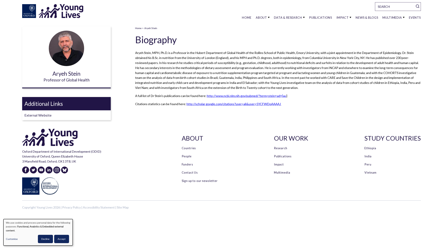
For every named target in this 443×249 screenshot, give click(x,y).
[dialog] (38, 232)
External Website (38, 115)
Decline (45, 238)
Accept (62, 238)
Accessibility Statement (99, 207)
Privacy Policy (71, 207)
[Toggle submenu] (269, 17)
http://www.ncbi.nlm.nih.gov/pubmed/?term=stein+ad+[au (246, 96)
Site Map (123, 207)
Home (138, 28)
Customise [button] (12, 238)
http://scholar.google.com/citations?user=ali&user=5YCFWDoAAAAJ (234, 104)
